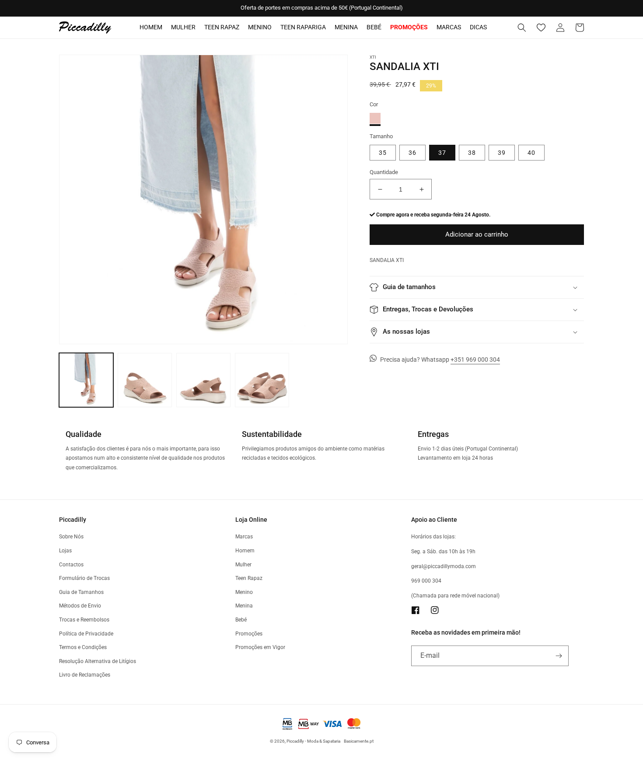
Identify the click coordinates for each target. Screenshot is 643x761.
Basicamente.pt (359, 741)
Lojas (65, 551)
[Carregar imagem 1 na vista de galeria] (86, 380)
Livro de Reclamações (84, 675)
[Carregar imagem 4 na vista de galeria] (262, 380)
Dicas (478, 27)
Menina (346, 27)
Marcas (449, 27)
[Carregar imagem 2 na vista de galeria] (145, 380)
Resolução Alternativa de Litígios (97, 661)
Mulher (183, 27)
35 (383, 152)
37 (442, 152)
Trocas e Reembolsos (84, 620)
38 (472, 152)
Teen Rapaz (221, 27)
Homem (151, 27)
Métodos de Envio (80, 606)
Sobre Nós (71, 537)
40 (531, 152)
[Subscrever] (558, 656)
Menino (260, 27)
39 (502, 152)
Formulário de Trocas (84, 578)
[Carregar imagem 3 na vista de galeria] (203, 380)
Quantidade (384, 172)
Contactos (71, 565)
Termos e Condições (83, 647)
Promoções (248, 634)
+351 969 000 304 (475, 359)
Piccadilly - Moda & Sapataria (313, 741)
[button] (521, 27)
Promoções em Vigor (260, 647)
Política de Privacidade (86, 634)
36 (412, 152)
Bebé (374, 27)
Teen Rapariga (303, 27)
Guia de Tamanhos (81, 592)
